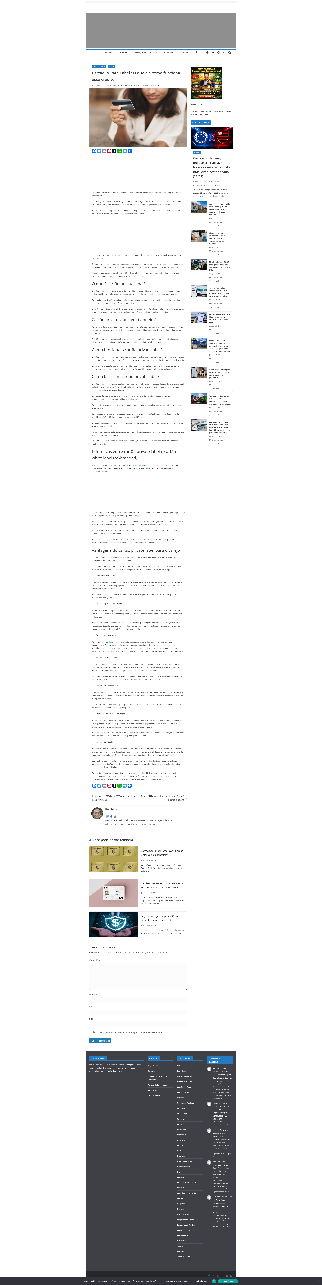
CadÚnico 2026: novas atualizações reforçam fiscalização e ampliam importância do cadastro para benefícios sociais (219, 427)
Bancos (153, 52)
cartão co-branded (140, 465)
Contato (151, 1071)
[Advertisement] (161, 30)
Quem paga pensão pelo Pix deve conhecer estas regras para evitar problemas (219, 373)
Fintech (180, 1172)
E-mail (93, 1006)
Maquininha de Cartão (186, 1193)
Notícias (184, 52)
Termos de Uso (154, 1095)
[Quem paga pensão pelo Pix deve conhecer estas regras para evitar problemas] (199, 379)
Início (97, 52)
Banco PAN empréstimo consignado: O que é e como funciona (162, 798)
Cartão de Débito (184, 1082)
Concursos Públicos (185, 1103)
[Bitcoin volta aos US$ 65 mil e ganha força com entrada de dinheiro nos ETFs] (199, 271)
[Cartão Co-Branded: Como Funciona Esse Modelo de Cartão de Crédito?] (113, 880)
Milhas (180, 1198)
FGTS (179, 1150)
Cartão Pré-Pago (184, 1087)
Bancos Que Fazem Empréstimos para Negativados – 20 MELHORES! (221, 1112)
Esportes (197, 153)
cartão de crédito (135, 276)
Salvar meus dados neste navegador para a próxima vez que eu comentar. (128, 1032)
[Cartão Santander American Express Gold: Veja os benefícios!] (113, 848)
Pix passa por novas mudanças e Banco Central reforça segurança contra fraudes (217, 238)
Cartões (108, 52)
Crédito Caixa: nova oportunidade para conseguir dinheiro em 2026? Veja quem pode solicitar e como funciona (219, 346)
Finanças (138, 52)
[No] (319, 1281)
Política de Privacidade (157, 1085)
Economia (168, 52)
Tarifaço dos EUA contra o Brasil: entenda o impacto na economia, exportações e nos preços (220, 400)
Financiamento (183, 1166)
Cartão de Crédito (99, 66)
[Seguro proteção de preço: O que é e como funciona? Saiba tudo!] (113, 913)
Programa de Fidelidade (187, 1219)
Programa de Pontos (186, 1225)
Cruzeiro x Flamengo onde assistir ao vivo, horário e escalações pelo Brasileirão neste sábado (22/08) (211, 167)
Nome (93, 994)
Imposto (180, 1177)
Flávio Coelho (111, 85)
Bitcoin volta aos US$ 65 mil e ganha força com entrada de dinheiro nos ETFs (219, 266)
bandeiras (134, 342)
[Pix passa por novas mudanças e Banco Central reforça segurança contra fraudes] (199, 244)
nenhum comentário (143, 85)
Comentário (95, 960)
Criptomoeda (183, 1119)
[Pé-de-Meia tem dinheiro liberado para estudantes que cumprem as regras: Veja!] (199, 324)
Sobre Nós (152, 1090)
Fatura (180, 1145)
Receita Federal (183, 1230)
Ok (214, 1281)
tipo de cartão (110, 642)
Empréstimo (182, 1135)
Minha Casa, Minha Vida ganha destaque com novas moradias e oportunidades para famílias (219, 209)
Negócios (123, 52)
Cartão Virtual (183, 1092)
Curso (179, 1124)
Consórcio (181, 1108)
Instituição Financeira (186, 1182)
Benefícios (181, 1071)
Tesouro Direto (183, 1257)
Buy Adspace (153, 1066)
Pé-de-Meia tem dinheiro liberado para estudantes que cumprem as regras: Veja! (220, 318)
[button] (113, 53)
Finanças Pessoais (185, 1161)
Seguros (180, 1246)
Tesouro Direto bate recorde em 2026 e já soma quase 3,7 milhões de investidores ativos (219, 292)
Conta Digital (182, 1113)
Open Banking (183, 1214)
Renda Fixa (182, 1241)
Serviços (180, 1251)
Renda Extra (182, 1235)
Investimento (183, 1188)
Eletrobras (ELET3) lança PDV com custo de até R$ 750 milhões (114, 798)
